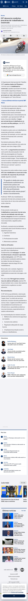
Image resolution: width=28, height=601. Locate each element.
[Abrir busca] (23, 2)
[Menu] (26, 2)
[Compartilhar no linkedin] (24, 35)
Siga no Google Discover (15, 75)
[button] (11, 495)
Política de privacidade (14, 576)
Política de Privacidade (17, 592)
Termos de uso (14, 578)
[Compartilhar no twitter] (17, 35)
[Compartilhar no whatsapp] (4, 35)
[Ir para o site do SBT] (22, 570)
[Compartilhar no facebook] (11, 35)
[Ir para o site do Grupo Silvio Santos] (11, 570)
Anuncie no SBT (14, 574)
